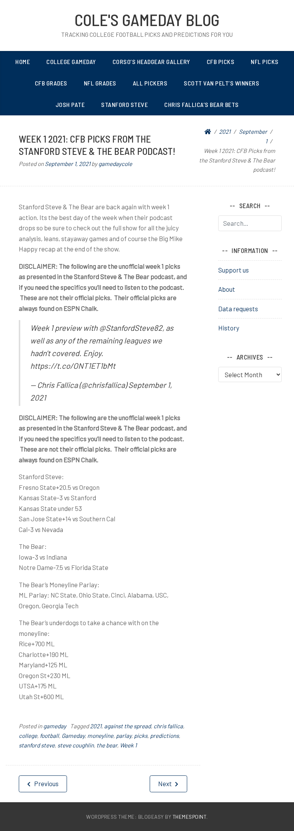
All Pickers (150, 83)
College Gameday (71, 61)
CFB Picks (221, 61)
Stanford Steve (124, 104)
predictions (164, 735)
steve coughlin (75, 745)
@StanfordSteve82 (130, 327)
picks (140, 735)
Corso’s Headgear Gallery (151, 61)
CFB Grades (51, 83)
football (49, 735)
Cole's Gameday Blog (147, 20)
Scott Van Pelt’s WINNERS (221, 83)
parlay (123, 735)
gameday (54, 726)
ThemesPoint (190, 816)
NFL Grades (100, 83)
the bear (106, 745)
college (28, 735)
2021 (95, 726)
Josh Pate (70, 104)
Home (22, 61)
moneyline (100, 735)
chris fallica (168, 726)
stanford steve (37, 745)
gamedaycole (115, 163)
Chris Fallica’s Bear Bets (201, 104)
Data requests (238, 308)
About (226, 289)
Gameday (73, 735)
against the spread (127, 726)
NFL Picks (265, 61)
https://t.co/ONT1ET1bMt (72, 365)
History (228, 328)
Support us (233, 270)
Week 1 (128, 745)
